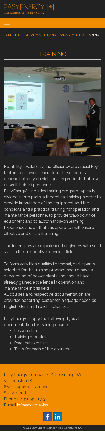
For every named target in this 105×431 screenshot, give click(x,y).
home (8, 35)
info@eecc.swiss (32, 405)
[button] (11, 111)
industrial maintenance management (48, 35)
